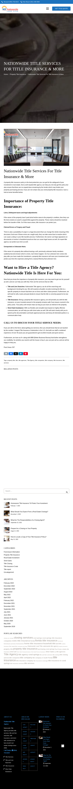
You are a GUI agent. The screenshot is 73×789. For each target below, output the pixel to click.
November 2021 (9, 606)
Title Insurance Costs (11, 566)
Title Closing (8, 563)
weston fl (32, 766)
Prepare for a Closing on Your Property (24, 528)
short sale (13, 652)
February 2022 (9, 600)
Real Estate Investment (11, 558)
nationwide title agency (50, 646)
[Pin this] (25, 353)
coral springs (37, 638)
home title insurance (33, 643)
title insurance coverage (40, 661)
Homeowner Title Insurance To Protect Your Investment (29, 503)
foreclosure (60, 641)
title (17, 360)
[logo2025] (10, 9)
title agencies (22, 360)
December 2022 (9, 586)
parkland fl (32, 752)
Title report (7, 569)
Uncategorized (9, 572)
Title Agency (30, 360)
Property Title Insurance (12, 555)
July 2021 (7, 612)
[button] (47, 8)
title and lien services (46, 655)
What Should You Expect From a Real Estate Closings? (29, 511)
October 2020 (8, 621)
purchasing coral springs (46, 649)
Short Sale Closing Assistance (24, 651)
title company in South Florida (43, 658)
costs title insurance (21, 641)
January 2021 (8, 618)
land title (58, 643)
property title (11, 360)
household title (49, 643)
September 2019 (9, 626)
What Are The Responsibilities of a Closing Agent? (28, 520)
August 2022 (8, 592)
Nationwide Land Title (35, 646)
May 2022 (7, 594)
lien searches (13, 646)
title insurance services (17, 663)
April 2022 (7, 597)
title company (49, 360)
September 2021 (9, 609)
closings (11, 638)
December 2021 (9, 603)
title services (29, 663)
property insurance (63, 646)
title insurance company (24, 661)
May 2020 (7, 623)
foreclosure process (10, 643)
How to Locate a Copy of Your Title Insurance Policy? (28, 537)
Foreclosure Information (12, 552)
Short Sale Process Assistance (38, 651)
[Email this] (6, 353)
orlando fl (32, 745)
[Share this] (11, 353)
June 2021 (7, 615)
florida (32, 641)
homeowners (20, 643)
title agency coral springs (28, 655)
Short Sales (8, 561)
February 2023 (9, 583)
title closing (56, 655)
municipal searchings (22, 646)
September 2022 (9, 589)
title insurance (58, 360)
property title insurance (25, 649)
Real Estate (58, 649)
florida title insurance (46, 640)
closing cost (6, 638)
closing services (23, 637)
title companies (39, 360)
